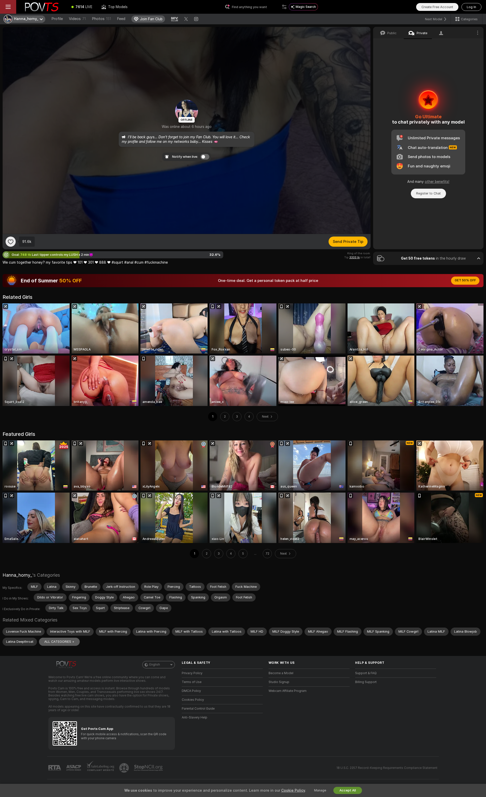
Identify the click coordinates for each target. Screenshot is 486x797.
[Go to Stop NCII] (149, 768)
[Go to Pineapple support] (124, 768)
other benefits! (437, 182)
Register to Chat (428, 193)
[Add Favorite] (11, 242)
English (154, 664)
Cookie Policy (293, 790)
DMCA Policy (191, 691)
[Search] (284, 6)
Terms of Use (191, 682)
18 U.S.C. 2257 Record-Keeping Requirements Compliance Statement (386, 768)
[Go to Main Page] (41, 7)
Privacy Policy (192, 673)
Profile (57, 18)
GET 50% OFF (465, 280)
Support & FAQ (366, 673)
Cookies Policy (193, 700)
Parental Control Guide (198, 708)
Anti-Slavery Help (194, 717)
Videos (77, 18)
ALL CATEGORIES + (59, 642)
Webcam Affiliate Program (288, 691)
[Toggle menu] (8, 7)
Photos (101, 18)
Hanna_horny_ (17, 575)
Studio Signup (279, 682)
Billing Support (366, 682)
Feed (121, 18)
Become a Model (281, 673)
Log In (471, 7)
